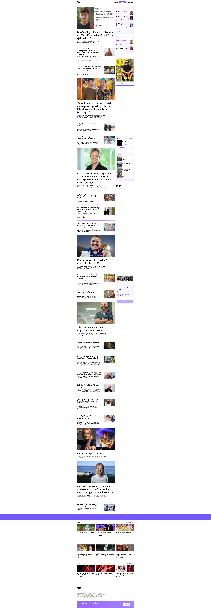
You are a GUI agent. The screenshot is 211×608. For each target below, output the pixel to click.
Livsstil (117, 20)
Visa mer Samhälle (129, 522)
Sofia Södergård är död (121, 11)
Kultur (117, 13)
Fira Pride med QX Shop (121, 48)
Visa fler (118, 31)
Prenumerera (122, 2)
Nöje (90, 2)
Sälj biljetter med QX (121, 147)
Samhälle (85, 2)
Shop (94, 2)
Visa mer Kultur (130, 563)
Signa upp (127, 604)
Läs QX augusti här (119, 83)
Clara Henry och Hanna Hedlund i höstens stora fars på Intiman (122, 43)
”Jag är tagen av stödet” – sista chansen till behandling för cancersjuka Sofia (122, 18)
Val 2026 (98, 2)
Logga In (116, 2)
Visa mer (130, 138)
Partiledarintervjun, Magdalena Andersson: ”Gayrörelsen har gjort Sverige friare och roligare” (122, 25)
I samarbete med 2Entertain (121, 40)
